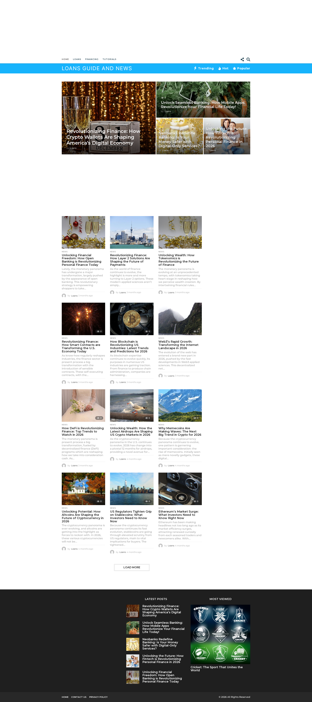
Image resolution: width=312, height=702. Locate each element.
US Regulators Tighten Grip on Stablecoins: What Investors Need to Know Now (131, 516)
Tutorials (109, 59)
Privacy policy (98, 697)
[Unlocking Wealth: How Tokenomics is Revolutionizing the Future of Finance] (180, 232)
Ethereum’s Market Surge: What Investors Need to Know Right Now (178, 515)
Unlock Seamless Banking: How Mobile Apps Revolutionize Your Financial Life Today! (203, 104)
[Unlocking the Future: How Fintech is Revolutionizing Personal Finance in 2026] (132, 661)
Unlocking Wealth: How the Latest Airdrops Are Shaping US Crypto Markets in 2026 (131, 431)
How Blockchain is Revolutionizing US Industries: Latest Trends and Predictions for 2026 (129, 346)
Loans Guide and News (97, 68)
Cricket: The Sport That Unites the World (217, 668)
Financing (91, 59)
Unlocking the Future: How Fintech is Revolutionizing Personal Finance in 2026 (226, 137)
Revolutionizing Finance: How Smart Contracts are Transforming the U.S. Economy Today (81, 346)
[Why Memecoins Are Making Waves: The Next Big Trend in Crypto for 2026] (180, 405)
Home (65, 59)
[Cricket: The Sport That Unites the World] (220, 634)
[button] (242, 59)
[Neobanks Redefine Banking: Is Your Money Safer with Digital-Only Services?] (132, 644)
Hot (225, 68)
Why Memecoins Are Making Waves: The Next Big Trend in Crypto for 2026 (179, 431)
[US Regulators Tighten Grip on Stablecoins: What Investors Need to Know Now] (131, 489)
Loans (77, 59)
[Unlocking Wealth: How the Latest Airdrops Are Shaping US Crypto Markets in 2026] (131, 405)
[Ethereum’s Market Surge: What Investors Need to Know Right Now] (180, 489)
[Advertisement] (156, 27)
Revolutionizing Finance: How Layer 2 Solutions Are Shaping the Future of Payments (130, 260)
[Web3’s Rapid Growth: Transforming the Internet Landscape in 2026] (180, 319)
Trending (206, 68)
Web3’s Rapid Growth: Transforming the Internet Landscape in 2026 (178, 345)
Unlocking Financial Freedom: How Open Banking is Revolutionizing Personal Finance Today (81, 260)
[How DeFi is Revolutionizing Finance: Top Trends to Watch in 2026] (83, 405)
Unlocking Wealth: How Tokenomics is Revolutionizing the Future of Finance (178, 260)
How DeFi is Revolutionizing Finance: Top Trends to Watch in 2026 (83, 431)
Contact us (78, 697)
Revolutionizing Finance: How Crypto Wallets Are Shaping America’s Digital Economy (103, 137)
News (65, 252)
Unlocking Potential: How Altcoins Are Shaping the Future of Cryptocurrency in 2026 (83, 516)
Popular (243, 68)
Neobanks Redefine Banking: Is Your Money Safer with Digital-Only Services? (179, 139)
